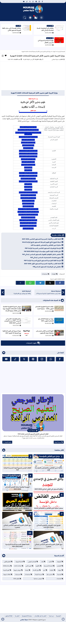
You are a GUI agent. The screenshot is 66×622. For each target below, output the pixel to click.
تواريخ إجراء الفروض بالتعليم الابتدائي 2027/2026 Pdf (49, 526)
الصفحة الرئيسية (61, 51)
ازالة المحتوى (8, 616)
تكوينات (54, 51)
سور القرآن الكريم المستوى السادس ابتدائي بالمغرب (48, 545)
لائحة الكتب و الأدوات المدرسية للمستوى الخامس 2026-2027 (41, 239)
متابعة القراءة (8, 442)
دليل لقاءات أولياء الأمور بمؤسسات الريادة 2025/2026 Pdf (42, 251)
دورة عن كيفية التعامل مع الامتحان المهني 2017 (46, 320)
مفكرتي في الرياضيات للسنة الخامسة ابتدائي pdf (45, 29)
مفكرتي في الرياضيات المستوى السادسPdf (47, 267)
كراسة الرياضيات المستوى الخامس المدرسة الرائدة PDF (43, 248)
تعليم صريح (49, 25)
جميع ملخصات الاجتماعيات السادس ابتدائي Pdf (45, 257)
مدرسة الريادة (58, 442)
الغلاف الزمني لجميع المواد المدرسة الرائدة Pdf (17, 469)
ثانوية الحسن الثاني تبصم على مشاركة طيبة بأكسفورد (45, 332)
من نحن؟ (51, 616)
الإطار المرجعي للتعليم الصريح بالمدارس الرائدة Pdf (33, 434)
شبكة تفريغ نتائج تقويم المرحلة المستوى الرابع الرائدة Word (41, 242)
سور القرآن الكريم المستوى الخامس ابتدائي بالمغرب (17, 526)
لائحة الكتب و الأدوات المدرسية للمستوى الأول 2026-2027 (42, 263)
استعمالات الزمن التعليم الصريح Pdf (17, 508)
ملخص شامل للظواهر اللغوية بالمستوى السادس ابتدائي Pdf (41, 254)
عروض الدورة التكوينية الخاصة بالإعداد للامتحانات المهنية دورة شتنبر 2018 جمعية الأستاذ (12, 309)
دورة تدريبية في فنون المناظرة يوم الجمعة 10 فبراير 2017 (12, 332)
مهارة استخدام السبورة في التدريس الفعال (46, 41)
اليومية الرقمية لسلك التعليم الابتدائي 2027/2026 (17, 488)
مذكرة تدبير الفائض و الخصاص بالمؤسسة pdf (46, 245)
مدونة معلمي (24, 619)
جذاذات (17, 25)
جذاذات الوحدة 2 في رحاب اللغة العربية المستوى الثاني (11, 29)
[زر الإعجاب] (6, 55)
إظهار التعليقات (31, 343)
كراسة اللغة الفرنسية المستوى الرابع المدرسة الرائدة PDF (42, 260)
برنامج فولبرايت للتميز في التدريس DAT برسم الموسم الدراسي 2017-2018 (13, 321)
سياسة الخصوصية (27, 616)
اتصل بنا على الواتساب (40, 616)
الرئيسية (58, 616)
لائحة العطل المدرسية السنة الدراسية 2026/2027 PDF (17, 545)
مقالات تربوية (49, 38)
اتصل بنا (17, 616)
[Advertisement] (33, 77)
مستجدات (44, 274)
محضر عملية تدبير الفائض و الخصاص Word (48, 508)
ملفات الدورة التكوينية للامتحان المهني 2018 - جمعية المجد (44, 307)
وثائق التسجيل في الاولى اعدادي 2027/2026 (49, 489)
